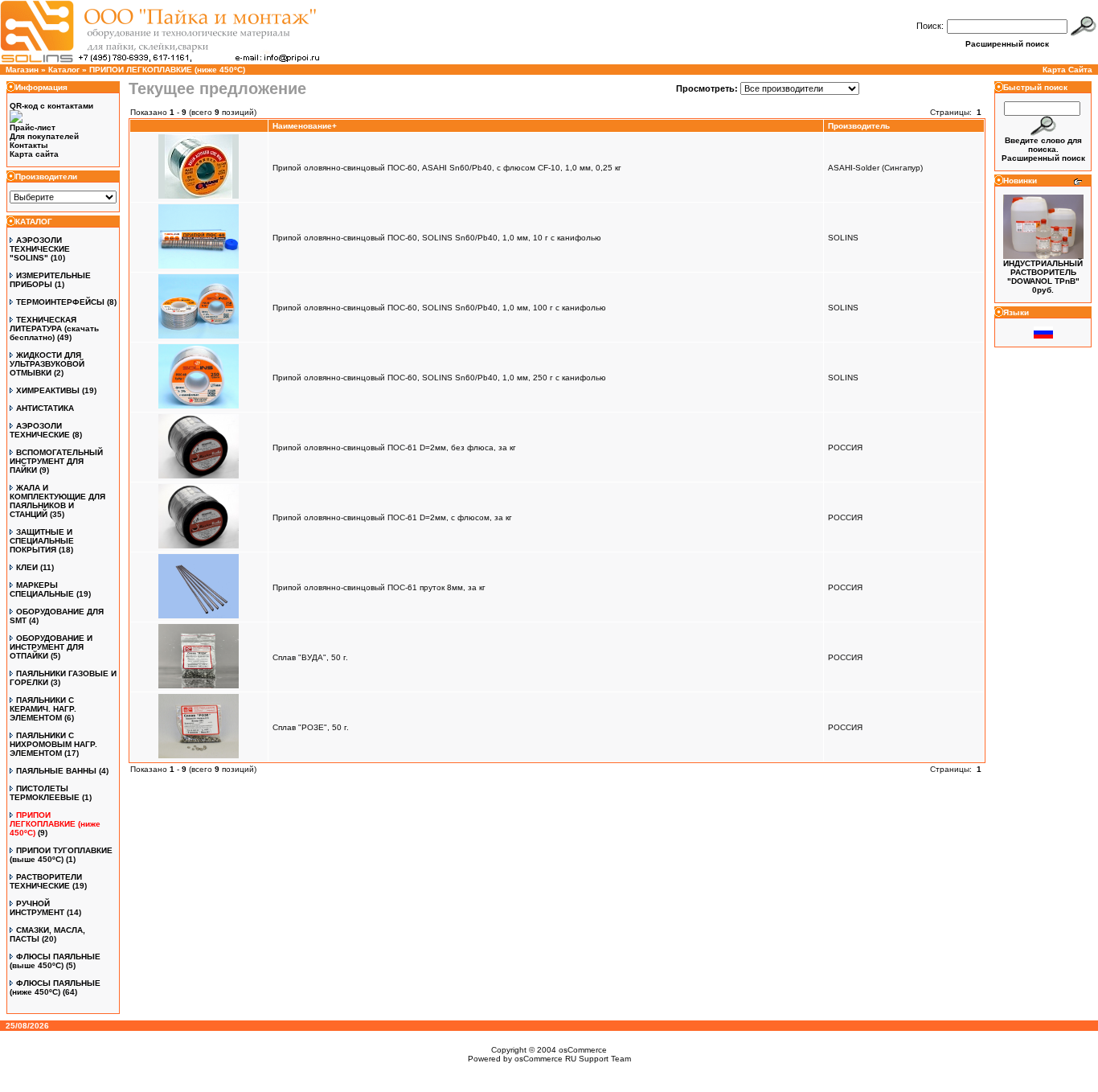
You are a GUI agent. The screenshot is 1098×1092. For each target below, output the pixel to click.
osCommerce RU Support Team (572, 1058)
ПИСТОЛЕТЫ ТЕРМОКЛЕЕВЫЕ (45, 793)
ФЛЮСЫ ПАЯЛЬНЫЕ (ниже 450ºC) (55, 987)
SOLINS (843, 237)
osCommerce (583, 1049)
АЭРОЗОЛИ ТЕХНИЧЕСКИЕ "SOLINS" (40, 249)
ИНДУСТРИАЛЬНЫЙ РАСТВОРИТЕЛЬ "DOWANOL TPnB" (1043, 272)
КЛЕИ (27, 567)
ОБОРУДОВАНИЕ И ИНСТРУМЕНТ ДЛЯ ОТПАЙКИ (51, 647)
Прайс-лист (32, 127)
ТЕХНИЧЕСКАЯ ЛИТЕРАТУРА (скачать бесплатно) (54, 328)
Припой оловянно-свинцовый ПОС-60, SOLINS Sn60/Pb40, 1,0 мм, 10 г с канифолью (436, 237)
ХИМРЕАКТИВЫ (48, 390)
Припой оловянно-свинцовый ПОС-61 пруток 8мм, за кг (378, 587)
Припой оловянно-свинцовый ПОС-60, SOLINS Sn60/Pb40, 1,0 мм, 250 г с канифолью (439, 377)
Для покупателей (44, 136)
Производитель (859, 125)
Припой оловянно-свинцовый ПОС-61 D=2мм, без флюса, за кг (394, 447)
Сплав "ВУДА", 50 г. (310, 657)
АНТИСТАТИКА (45, 408)
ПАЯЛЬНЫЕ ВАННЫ (56, 770)
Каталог (64, 69)
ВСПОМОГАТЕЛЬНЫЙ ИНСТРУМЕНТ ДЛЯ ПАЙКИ (56, 461)
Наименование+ (304, 125)
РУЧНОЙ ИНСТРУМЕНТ (37, 908)
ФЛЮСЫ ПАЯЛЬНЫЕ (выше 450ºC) (55, 961)
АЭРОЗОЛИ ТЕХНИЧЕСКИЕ (40, 430)
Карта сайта (34, 154)
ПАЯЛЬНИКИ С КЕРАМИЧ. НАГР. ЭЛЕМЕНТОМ (43, 709)
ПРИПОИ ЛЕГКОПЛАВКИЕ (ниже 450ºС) (167, 69)
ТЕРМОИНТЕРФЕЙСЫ (60, 302)
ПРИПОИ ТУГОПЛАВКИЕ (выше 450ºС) (61, 855)
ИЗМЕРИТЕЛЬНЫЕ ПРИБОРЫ (50, 280)
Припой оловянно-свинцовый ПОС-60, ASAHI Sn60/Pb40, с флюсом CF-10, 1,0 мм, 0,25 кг (446, 167)
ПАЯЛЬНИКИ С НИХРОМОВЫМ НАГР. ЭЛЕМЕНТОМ (53, 744)
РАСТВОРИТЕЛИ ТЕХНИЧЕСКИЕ (46, 881)
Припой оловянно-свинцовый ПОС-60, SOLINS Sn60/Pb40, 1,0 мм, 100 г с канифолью (439, 307)
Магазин (22, 69)
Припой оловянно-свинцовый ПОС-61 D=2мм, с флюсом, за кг (392, 517)
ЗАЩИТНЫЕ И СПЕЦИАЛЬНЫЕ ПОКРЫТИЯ (42, 541)
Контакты (29, 145)
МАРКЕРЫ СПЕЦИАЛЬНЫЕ (42, 589)
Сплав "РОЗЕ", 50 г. (310, 727)
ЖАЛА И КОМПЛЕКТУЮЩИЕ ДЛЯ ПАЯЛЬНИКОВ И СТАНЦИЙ (57, 501)
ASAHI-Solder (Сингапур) (875, 167)
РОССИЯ (845, 447)
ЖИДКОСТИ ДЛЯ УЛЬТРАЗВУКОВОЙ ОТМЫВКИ (47, 364)
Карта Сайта (1067, 69)
